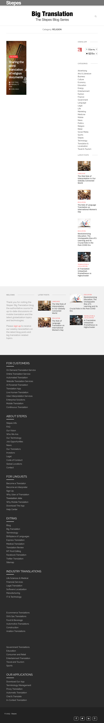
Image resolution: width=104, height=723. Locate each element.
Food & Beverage (14, 620)
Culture (81, 79)
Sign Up (10, 491)
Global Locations (14, 464)
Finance (81, 97)
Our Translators (13, 449)
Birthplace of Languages (17, 536)
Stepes (81, 138)
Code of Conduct (14, 460)
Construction (12, 627)
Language (82, 103)
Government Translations (18, 647)
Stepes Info (11, 423)
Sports (80, 135)
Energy (81, 88)
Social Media (83, 132)
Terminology (12, 533)
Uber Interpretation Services (19, 396)
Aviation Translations (15, 631)
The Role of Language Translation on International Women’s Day (87, 208)
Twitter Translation (14, 558)
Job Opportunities (14, 442)
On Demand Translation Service (21, 370)
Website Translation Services (19, 381)
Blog (8, 525)
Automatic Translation (16, 693)
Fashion (81, 94)
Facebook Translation (16, 555)
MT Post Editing (13, 551)
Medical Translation (15, 544)
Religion (81, 126)
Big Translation (13, 529)
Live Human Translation (17, 392)
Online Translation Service (18, 374)
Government (83, 100)
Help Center (12, 509)
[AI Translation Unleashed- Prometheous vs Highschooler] (84, 257)
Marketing (82, 112)
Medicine (81, 114)
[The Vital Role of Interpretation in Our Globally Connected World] (84, 166)
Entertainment (84, 91)
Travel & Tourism (84, 149)
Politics (81, 123)
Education (82, 85)
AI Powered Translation (17, 385)
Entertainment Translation (18, 658)
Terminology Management (18, 685)
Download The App (15, 506)
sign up (17, 326)
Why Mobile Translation (17, 502)
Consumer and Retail (16, 654)
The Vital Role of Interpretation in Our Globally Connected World (87, 179)
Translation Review (15, 547)
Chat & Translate (14, 696)
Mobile (80, 117)
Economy (82, 82)
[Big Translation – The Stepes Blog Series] (52, 16)
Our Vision (11, 430)
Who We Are (12, 434)
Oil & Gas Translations (16, 616)
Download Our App (15, 681)
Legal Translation (14, 585)
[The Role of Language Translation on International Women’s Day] (84, 195)
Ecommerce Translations (18, 613)
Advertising (82, 71)
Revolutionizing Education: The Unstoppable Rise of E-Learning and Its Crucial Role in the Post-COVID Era (87, 239)
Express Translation (15, 540)
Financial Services (14, 582)
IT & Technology (14, 597)
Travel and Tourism (15, 662)
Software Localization (16, 589)
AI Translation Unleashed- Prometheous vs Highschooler (84, 272)
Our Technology (13, 438)
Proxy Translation (14, 689)
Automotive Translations (17, 624)
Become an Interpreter (17, 487)
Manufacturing (13, 593)
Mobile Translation (14, 403)
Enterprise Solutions (15, 400)
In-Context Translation (16, 700)
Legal (80, 106)
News (80, 120)
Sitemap (10, 562)
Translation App (13, 389)
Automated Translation (17, 377)
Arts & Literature (84, 74)
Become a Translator (16, 483)
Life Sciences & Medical (17, 578)
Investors (10, 453)
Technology (82, 141)
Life (79, 109)
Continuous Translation (17, 407)
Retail (80, 129)
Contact (10, 467)
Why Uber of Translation (17, 494)
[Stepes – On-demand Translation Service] (13, 3)
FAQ (8, 427)
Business (81, 77)
